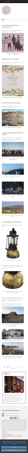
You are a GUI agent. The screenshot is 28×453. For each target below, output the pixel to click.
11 (24, 366)
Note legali (4, 431)
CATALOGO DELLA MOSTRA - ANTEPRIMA (13, 97)
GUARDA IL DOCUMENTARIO (12, 53)
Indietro (8, 366)
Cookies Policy (4, 433)
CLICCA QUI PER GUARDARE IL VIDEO (12, 127)
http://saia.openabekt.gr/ (13, 401)
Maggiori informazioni (14, 450)
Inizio (4, 366)
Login (3, 438)
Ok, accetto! (14, 447)
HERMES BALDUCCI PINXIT (10, 59)
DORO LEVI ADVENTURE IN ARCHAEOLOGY (10, 26)
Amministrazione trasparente (7, 434)
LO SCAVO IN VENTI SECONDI (11, 103)
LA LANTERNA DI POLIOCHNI (11, 222)
